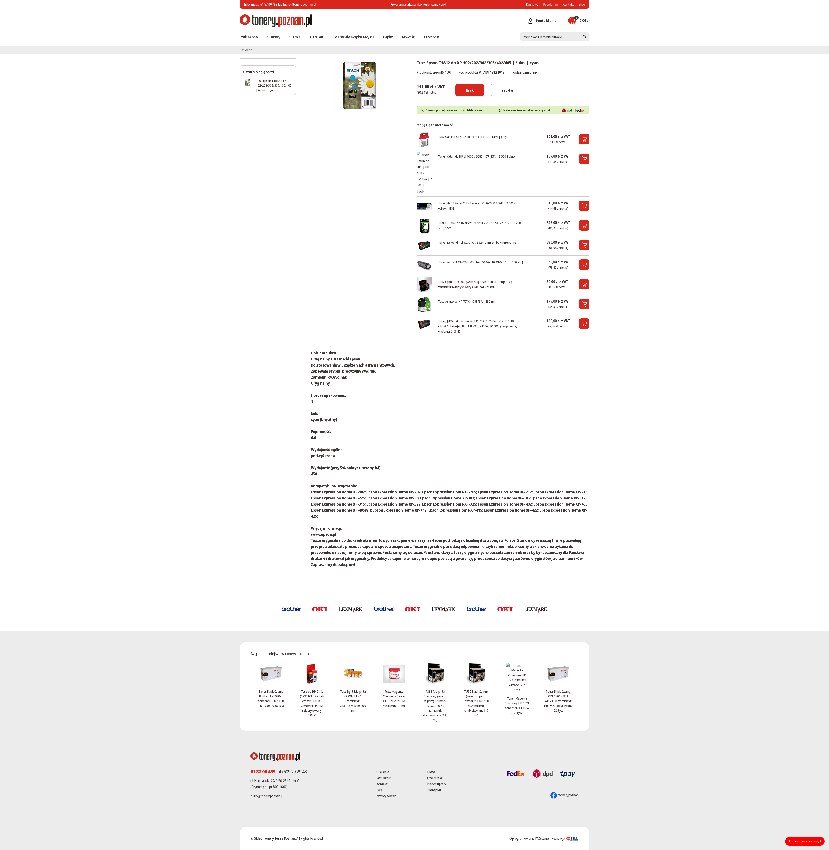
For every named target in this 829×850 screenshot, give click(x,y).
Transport (434, 790)
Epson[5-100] (441, 72)
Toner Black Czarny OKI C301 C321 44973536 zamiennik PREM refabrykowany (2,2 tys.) (558, 701)
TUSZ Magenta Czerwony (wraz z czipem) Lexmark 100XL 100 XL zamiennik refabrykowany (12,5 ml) (435, 705)
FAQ (379, 790)
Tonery (274, 36)
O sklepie (382, 771)
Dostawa (532, 4)
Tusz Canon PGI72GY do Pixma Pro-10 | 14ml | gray (472, 136)
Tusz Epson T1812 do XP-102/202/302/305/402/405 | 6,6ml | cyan (273, 85)
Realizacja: (558, 838)
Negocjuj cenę (437, 784)
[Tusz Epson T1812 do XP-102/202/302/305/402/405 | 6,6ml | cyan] (359, 85)
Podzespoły (249, 36)
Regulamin (550, 4)
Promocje (431, 36)
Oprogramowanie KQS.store (529, 838)
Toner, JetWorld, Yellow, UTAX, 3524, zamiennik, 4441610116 (477, 242)
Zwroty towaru (386, 796)
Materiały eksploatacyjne (354, 36)
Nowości (408, 36)
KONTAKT (317, 36)
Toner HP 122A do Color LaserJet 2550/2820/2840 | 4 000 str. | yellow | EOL (479, 205)
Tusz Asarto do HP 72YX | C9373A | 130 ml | (467, 301)
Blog (582, 4)
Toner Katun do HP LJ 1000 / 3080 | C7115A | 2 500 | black (476, 156)
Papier (388, 36)
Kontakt (568, 4)
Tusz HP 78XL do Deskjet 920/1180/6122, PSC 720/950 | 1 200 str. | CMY (479, 225)
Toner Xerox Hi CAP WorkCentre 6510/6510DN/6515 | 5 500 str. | (480, 262)
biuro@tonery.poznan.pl (266, 796)
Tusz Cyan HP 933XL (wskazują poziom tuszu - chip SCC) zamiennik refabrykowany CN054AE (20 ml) (475, 284)
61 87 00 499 (268, 4)
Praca (431, 771)
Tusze (295, 36)
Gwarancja (434, 778)
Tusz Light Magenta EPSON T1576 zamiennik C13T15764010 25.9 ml (353, 701)
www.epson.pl (323, 534)
